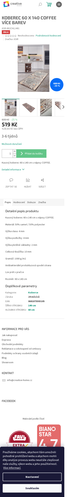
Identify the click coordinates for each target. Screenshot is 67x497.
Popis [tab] (8, 202)
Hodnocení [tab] (19, 202)
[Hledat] (40, 4)
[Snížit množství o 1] (14, 156)
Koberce (33, 292)
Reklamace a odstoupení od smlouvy (21, 349)
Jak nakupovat (9, 335)
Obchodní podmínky (12, 344)
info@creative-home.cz (19, 380)
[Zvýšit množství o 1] (14, 151)
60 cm (31, 310)
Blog (4, 358)
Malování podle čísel (33, 419)
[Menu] (59, 4)
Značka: (11, 39)
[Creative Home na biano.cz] (48, 441)
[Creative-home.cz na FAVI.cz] (19, 441)
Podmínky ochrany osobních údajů (20, 353)
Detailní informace (11, 169)
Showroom (7, 362)
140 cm (32, 305)
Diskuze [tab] (31, 202)
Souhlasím (32, 488)
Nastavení (32, 477)
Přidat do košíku (34, 153)
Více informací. (12, 468)
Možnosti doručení (12, 144)
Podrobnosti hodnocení (48, 35)
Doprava (6, 340)
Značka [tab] (42, 202)
